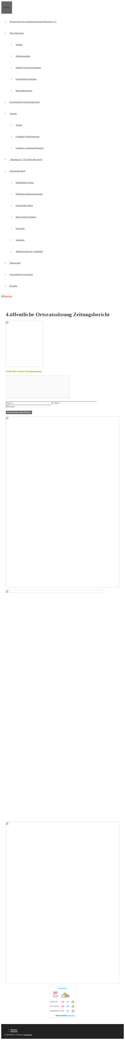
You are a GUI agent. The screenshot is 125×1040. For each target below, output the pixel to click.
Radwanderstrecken (24, 90)
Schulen (19, 45)
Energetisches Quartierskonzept (25, 102)
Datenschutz (14, 1031)
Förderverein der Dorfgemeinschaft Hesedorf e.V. (33, 21)
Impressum (13, 1029)
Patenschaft (15, 263)
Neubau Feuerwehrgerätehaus (28, 67)
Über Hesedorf (17, 33)
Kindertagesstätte (23, 56)
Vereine (13, 113)
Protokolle (20, 228)
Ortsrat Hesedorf (17, 171)
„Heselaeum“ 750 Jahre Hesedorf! (26, 159)
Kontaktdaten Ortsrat (25, 182)
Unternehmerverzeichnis (26, 79)
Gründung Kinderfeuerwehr (28, 136)
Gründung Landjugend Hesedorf (30, 148)
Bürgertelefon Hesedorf (26, 217)
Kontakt (13, 286)
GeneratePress (28, 1035)
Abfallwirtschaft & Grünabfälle (29, 251)
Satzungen (20, 240)
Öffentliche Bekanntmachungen (29, 194)
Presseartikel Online (24, 205)
